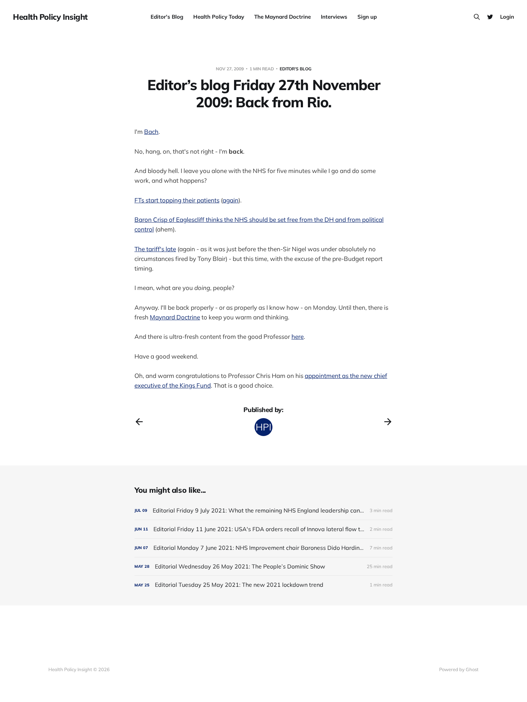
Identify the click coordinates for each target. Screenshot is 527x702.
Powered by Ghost (459, 669)
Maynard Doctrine (175, 317)
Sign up (367, 16)
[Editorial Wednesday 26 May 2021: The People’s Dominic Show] (263, 566)
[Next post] (388, 421)
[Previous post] (139, 421)
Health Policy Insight (50, 17)
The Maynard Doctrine (282, 16)
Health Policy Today (218, 16)
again (230, 200)
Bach (151, 131)
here (297, 336)
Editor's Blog (167, 16)
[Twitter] (490, 17)
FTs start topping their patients (176, 200)
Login (507, 16)
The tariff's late (155, 249)
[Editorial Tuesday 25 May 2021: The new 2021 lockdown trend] (263, 585)
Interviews (334, 16)
